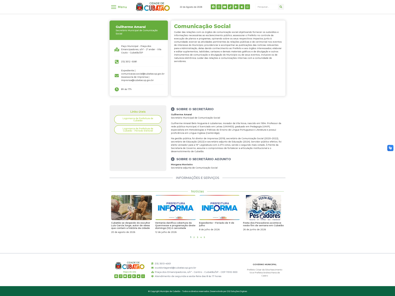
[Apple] (241, 6)
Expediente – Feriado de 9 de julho (216, 224)
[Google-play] (236, 6)
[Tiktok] (230, 6)
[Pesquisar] (281, 7)
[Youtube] (224, 6)
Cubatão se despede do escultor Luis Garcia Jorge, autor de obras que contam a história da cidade (130, 225)
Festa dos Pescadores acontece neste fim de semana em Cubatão (263, 224)
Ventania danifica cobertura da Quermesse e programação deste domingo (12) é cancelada (175, 225)
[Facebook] (213, 6)
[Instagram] (218, 6)
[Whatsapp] (247, 6)
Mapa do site (129, 272)
